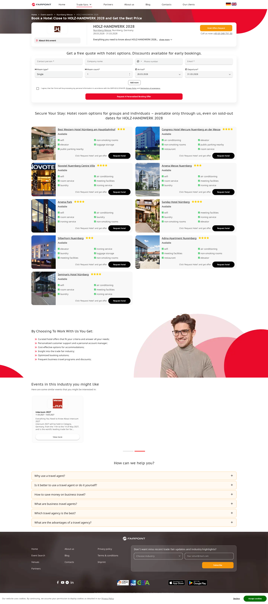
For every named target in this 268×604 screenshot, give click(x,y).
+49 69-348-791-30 (222, 33)
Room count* (94, 69)
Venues (35, 562)
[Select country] (139, 61)
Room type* (42, 69)
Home (62, 4)
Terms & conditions (108, 555)
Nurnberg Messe (65, 14)
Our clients (189, 4)
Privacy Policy (131, 88)
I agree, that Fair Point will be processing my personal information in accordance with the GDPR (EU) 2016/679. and (100, 88)
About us (129, 4)
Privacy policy (105, 548)
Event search (47, 14)
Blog (148, 4)
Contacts (166, 4)
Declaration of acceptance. (150, 88)
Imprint (102, 562)
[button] (134, 476)
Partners (108, 4)
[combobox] (59, 74)
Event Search (38, 555)
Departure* (193, 69)
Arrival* (141, 69)
